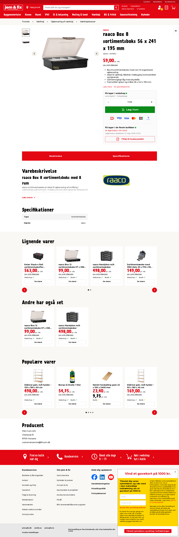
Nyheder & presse (65, 480)
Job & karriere (128, 9)
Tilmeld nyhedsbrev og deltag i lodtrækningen (148, 531)
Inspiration (135, 6)
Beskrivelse (55, 156)
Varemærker (27, 505)
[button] (88, 290)
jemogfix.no (49, 528)
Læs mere (107, 87)
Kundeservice (170, 2)
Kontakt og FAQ (29, 485)
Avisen (125, 6)
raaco (106, 30)
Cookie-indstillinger (30, 532)
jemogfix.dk (27, 528)
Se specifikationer (122, 87)
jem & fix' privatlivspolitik (162, 501)
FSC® (59, 500)
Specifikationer (121, 156)
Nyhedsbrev (157, 2)
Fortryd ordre (28, 514)
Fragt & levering (29, 495)
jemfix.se (38, 528)
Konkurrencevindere (66, 495)
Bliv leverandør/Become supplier (71, 505)
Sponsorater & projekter (67, 490)
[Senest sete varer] (176, 31)
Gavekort (146, 2)
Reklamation (27, 500)
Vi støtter (141, 9)
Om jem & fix (62, 485)
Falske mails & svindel (31, 509)
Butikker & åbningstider (32, 475)
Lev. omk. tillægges (110, 65)
